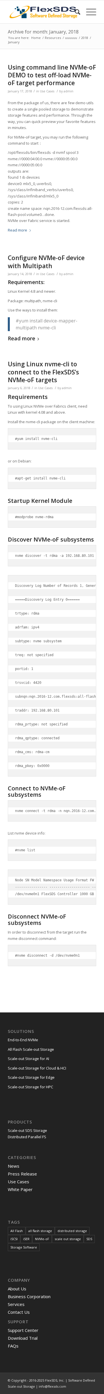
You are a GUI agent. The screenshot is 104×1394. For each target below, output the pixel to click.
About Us (17, 1289)
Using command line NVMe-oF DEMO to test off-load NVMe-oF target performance (52, 75)
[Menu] (88, 11)
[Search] (74, 11)
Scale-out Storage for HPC (30, 1086)
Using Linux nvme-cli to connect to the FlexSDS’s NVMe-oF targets (43, 372)
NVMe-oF (42, 1239)
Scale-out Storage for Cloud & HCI (37, 1068)
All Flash (16, 1231)
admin (68, 91)
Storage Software (23, 1247)
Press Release (22, 1174)
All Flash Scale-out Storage (31, 1049)
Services (16, 1304)
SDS (89, 1239)
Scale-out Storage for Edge (31, 1077)
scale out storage (68, 1239)
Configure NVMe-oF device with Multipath (46, 262)
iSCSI (14, 1239)
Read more (17, 230)
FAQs (13, 1346)
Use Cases (47, 91)
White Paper (20, 1189)
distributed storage (72, 1231)
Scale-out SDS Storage (27, 1130)
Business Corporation (29, 1296)
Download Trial (23, 1338)
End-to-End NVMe (23, 1039)
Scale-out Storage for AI (28, 1058)
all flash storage (40, 1231)
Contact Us (19, 1312)
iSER (26, 1239)
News (13, 1166)
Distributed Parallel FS (27, 1136)
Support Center (23, 1330)
